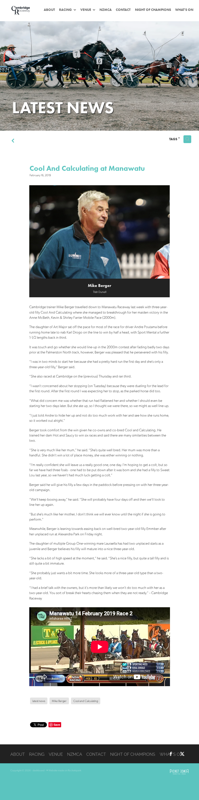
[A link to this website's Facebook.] (171, 754)
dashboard (39, 770)
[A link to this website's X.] (182, 754)
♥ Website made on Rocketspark (63, 770)
